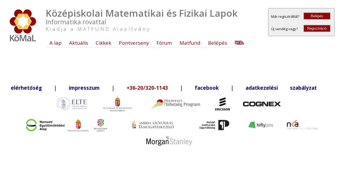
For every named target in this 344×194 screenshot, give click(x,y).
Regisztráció (317, 28)
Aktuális (78, 42)
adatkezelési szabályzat (281, 87)
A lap (55, 42)
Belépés (317, 16)
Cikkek (103, 42)
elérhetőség (26, 87)
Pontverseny (134, 42)
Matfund (190, 42)
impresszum (84, 87)
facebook (207, 87)
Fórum (164, 42)
